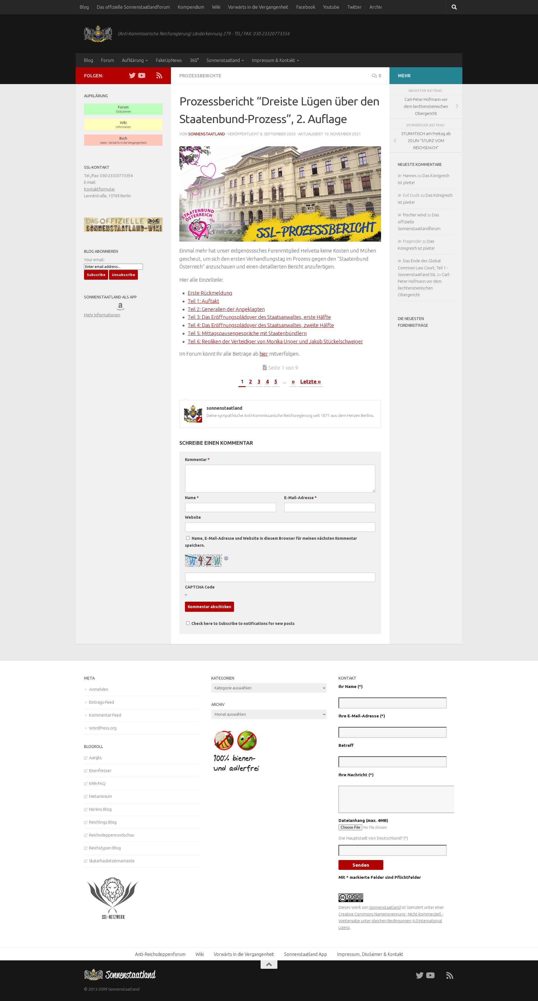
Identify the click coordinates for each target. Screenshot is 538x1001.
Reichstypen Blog (105, 847)
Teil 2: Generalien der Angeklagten (226, 309)
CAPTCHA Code (200, 587)
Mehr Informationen (102, 314)
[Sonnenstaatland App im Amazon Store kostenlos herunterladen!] (124, 308)
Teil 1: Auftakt (203, 301)
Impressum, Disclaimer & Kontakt (370, 954)
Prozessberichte (200, 75)
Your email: (94, 259)
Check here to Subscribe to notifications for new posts (242, 623)
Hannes (410, 175)
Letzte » (310, 381)
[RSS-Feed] (159, 75)
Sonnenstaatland (223, 60)
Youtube (331, 7)
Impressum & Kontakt (273, 60)
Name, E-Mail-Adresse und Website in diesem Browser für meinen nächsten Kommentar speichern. (271, 542)
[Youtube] (141, 75)
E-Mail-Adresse (300, 497)
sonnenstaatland (206, 134)
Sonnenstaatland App (305, 954)
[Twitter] (132, 75)
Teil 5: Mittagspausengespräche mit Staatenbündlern (247, 333)
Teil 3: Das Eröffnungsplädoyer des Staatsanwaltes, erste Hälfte (259, 317)
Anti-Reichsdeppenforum (160, 954)
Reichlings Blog (103, 822)
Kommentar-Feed (105, 715)
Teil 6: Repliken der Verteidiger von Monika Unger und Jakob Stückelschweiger (275, 341)
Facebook (305, 7)
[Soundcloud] (150, 75)
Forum (107, 60)
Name (192, 497)
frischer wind (414, 214)
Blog (84, 7)
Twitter (354, 7)
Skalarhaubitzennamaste (111, 860)
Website (193, 517)
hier (263, 353)
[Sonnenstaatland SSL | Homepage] (98, 33)
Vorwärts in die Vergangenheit (258, 7)
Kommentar (197, 459)
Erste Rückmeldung (210, 293)
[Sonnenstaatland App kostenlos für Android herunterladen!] (108, 308)
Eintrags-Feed (101, 702)
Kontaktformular (99, 189)
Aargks (95, 757)
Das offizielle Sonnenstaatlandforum (133, 7)
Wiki (216, 7)
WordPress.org (103, 728)
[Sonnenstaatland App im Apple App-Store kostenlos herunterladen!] (92, 308)
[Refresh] (226, 557)
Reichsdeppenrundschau (111, 835)
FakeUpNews (169, 60)
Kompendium (191, 7)
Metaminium (100, 796)
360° (194, 60)
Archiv (376, 7)
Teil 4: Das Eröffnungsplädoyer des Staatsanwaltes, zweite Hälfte (261, 325)
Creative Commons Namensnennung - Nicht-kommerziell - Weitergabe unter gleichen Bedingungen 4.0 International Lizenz (390, 921)
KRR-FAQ (97, 783)
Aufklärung (133, 60)
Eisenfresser (100, 770)
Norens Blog (100, 809)
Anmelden (98, 689)
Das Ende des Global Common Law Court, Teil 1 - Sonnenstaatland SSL (423, 267)
